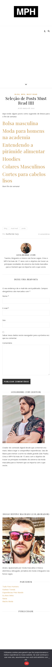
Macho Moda (7, 601)
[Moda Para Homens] (26, 11)
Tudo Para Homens (10, 586)
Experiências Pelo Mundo (12, 592)
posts (24, 228)
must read (32, 94)
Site (4, 320)
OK (27, 663)
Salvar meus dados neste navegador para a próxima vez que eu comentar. (25, 336)
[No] (49, 658)
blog (17, 94)
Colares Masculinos (23, 166)
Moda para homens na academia (23, 134)
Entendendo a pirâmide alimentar (23, 148)
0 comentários (44, 234)
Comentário (7, 343)
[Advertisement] (26, 53)
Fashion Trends (8, 589)
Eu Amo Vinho (8, 595)
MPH (23, 94)
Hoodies (11, 159)
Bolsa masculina (20, 123)
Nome (5, 296)
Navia (4, 598)
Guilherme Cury (12, 234)
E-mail (5, 308)
